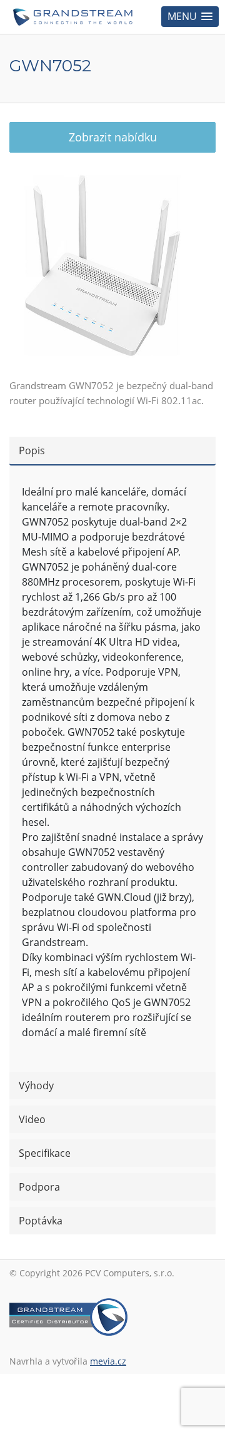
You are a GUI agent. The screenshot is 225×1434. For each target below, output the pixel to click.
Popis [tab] (32, 450)
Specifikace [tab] (45, 1153)
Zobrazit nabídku (113, 137)
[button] (190, 16)
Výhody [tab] (36, 1085)
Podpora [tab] (39, 1187)
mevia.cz (108, 1361)
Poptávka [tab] (40, 1221)
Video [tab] (32, 1119)
